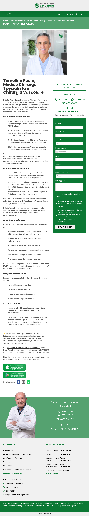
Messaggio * (60, 181)
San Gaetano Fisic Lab (12, 458)
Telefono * (59, 164)
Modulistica (7, 465)
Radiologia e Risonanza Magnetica (17, 462)
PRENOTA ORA (65, 14)
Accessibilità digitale (68, 506)
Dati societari (39, 506)
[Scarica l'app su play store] (72, 108)
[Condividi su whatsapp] (28, 382)
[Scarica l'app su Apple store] (67, 108)
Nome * (58, 124)
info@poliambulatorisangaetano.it (17, 495)
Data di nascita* (61, 148)
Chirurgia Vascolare (47, 21)
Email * (57, 156)
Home (5, 21)
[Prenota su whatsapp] (86, 14)
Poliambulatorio (17, 21)
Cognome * (59, 132)
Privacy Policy (79, 503)
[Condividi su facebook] (18, 382)
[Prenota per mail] (76, 14)
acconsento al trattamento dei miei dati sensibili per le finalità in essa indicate (70, 204)
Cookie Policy (29, 506)
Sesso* (58, 140)
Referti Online (8, 451)
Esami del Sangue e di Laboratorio (17, 454)
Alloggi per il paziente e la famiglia (17, 469)
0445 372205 (63, 99)
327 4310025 (79, 99)
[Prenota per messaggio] (81, 14)
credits (44, 509)
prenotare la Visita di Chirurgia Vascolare (23, 348)
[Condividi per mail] (23, 382)
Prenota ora (69, 94)
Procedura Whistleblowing (12, 506)
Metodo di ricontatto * (63, 172)
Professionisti (31, 21)
